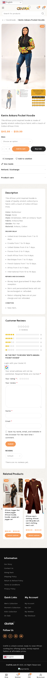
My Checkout (30, 616)
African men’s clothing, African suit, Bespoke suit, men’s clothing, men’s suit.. (33, 520)
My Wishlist (29, 612)
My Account (29, 603)
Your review (11, 383)
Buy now (38, 149)
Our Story (8, 564)
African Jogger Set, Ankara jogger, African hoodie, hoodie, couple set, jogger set (12, 514)
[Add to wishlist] (21, 480)
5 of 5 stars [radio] (28, 379)
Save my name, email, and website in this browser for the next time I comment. (23, 435)
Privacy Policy (9, 589)
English (8, 2)
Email (8, 421)
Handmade (11, 20)
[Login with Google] (6, 367)
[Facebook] (5, 636)
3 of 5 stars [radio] (24, 379)
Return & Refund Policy (13, 581)
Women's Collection (12, 607)
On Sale (7, 616)
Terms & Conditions (12, 585)
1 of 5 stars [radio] (20, 379)
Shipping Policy (10, 576)
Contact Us (8, 568)
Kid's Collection (10, 612)
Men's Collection (11, 603)
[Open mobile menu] (3, 7)
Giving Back (8, 572)
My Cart (28, 607)
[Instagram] (10, 636)
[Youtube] (21, 636)
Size (3, 137)
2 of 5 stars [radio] (22, 379)
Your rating (11, 379)
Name (8, 411)
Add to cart (20, 149)
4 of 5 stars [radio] (26, 379)
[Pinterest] (16, 636)
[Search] (42, 13)
